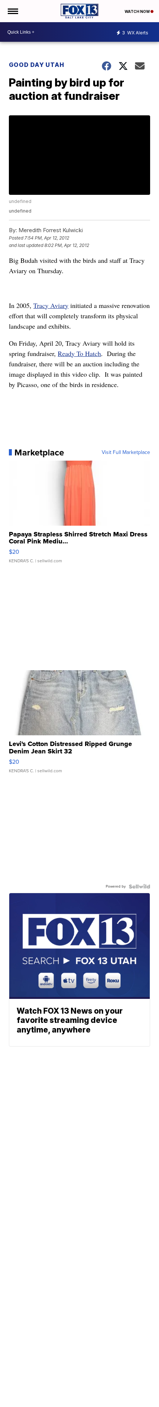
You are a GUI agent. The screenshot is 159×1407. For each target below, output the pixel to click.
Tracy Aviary (50, 305)
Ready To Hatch (79, 353)
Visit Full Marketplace (126, 452)
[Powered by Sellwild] (139, 886)
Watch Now (137, 11)
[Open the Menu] (12, 11)
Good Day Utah (36, 64)
